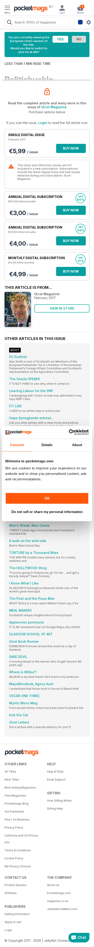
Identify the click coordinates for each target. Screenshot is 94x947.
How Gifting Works (59, 800)
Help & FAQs (55, 771)
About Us (53, 885)
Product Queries (15, 885)
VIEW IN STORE (62, 308)
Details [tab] (47, 445)
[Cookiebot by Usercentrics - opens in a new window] (69, 432)
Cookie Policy (14, 858)
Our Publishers (14, 811)
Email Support (56, 779)
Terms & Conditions (18, 850)
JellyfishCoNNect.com (62, 909)
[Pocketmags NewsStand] (30, 9)
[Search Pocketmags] (9, 23)
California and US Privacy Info (21, 839)
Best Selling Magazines (20, 787)
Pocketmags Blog (17, 803)
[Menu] (7, 8)
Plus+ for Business (17, 819)
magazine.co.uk (57, 901)
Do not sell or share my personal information (47, 512)
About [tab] (77, 445)
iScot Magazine (54, 107)
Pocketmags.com (59, 893)
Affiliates (11, 893)
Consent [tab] (17, 445)
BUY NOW (71, 148)
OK (47, 498)
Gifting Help (55, 808)
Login (42, 123)
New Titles (12, 779)
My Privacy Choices (18, 866)
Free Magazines (15, 795)
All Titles (10, 771)
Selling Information (17, 914)
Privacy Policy (14, 827)
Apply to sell (13, 922)
